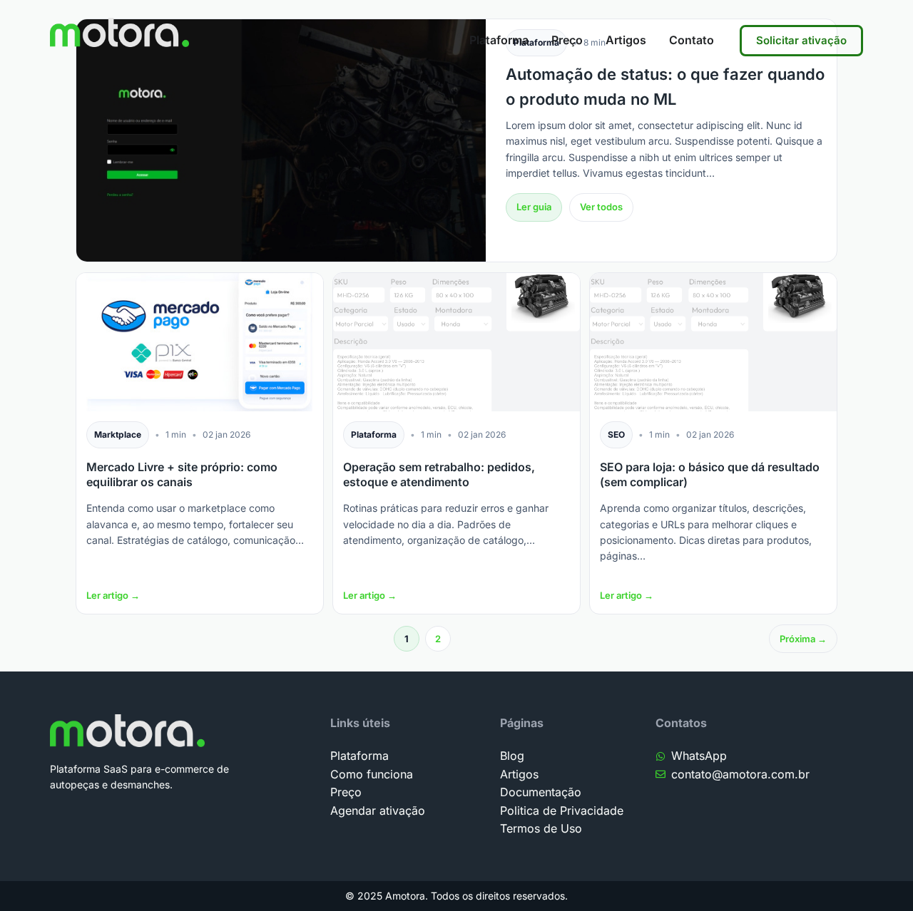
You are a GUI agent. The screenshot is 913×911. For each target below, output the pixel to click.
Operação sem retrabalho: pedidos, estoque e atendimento (439, 474)
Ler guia (533, 206)
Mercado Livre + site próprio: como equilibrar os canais (181, 474)
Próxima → (803, 638)
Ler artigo (113, 595)
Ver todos (601, 206)
